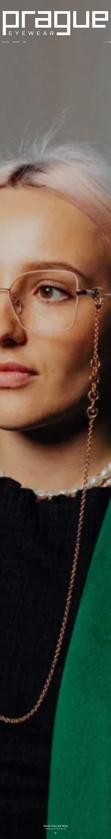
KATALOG (5, 42)
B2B (24, 42)
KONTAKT (16, 42)
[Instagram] (106, 42)
